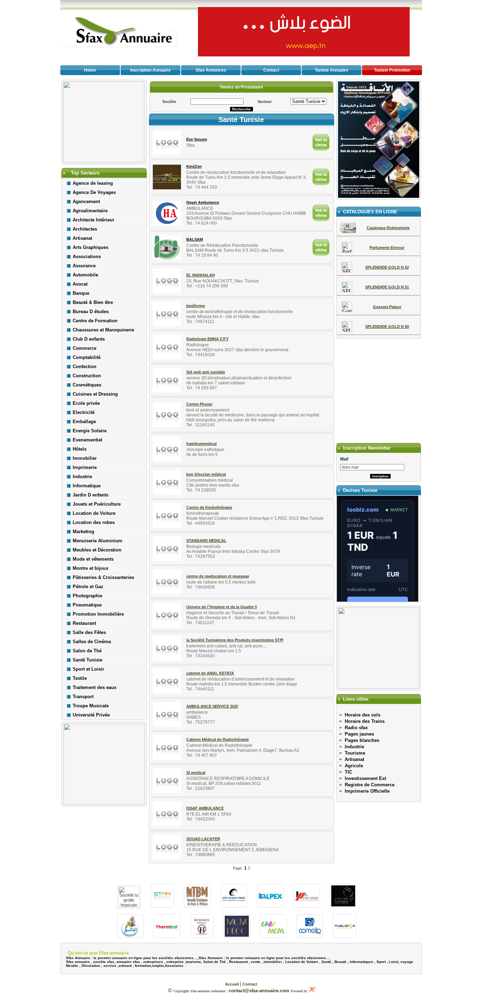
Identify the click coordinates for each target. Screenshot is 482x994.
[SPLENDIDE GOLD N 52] (347, 271)
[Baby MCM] (273, 936)
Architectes (85, 229)
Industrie (82, 476)
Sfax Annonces (210, 70)
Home (90, 70)
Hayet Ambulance (202, 202)
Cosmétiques (87, 385)
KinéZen (194, 166)
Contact (271, 70)
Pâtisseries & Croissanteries (103, 577)
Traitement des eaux (94, 687)
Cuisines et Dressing (95, 394)
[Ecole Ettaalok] (130, 936)
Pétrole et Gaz (88, 586)
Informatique (87, 485)
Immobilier (85, 458)
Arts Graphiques (90, 247)
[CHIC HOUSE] (306, 906)
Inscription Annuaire (150, 70)
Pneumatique (87, 605)
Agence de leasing (93, 183)
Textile (80, 678)
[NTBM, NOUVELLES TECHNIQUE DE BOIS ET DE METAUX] (197, 906)
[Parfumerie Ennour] (347, 251)
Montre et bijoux (90, 568)
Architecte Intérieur (93, 219)
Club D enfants (89, 339)
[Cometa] (309, 936)
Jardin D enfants (90, 495)
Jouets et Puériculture (97, 504)
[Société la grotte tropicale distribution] (129, 906)
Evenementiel (87, 440)
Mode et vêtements (93, 559)
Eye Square (196, 139)
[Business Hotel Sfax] (202, 936)
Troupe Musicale (91, 705)
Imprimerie (85, 467)
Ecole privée (86, 403)
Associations (87, 256)
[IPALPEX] (270, 906)
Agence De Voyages (94, 192)
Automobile (85, 275)
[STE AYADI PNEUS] (234, 906)
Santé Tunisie (87, 660)
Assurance (84, 265)
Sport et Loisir (88, 669)
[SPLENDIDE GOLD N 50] (347, 330)
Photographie (87, 595)
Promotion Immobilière (98, 614)
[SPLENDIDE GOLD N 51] (347, 290)
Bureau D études (91, 311)
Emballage (84, 421)
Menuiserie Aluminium (97, 540)
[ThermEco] (166, 936)
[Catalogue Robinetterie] (348, 231)
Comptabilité (87, 357)
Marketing (83, 531)
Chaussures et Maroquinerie (103, 330)
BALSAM (194, 239)
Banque (81, 293)
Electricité (84, 412)
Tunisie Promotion (392, 70)
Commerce (84, 348)
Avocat (80, 284)
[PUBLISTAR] (344, 936)
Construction (87, 375)
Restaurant (84, 623)
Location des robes (94, 522)
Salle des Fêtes (89, 632)
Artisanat (82, 238)
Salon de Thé (87, 650)
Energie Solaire (90, 430)
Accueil (232, 984)
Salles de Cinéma (92, 641)
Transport (83, 696)
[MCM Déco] (236, 936)
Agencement (86, 201)
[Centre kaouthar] (343, 906)
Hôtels (79, 449)
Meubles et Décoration (97, 550)
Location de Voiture (94, 513)
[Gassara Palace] (347, 310)
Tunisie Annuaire (331, 70)
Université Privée (91, 715)
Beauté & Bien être (93, 302)
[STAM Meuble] (162, 906)
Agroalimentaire (90, 210)
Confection (84, 366)
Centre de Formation (95, 320)
